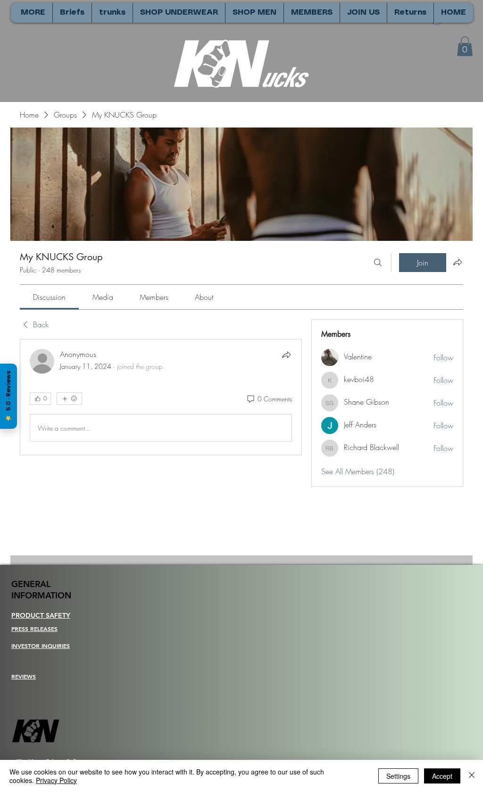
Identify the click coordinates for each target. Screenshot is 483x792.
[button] (465, 46)
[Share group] (457, 262)
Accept (442, 776)
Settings (398, 776)
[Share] (286, 354)
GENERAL (30, 584)
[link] (49, 297)
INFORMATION (41, 595)
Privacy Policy (56, 780)
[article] (161, 397)
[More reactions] (69, 398)
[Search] (377, 262)
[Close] (471, 775)
